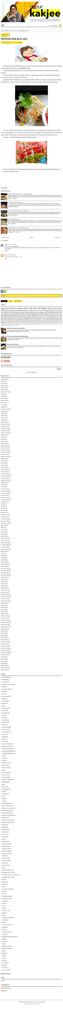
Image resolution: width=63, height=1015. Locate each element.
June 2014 (3, 581)
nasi (3, 886)
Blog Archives (18, 301)
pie (33, 319)
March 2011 (3, 665)
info (59, 319)
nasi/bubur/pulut (53, 312)
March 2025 (4, 398)
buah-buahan (5, 708)
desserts (4, 741)
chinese (4, 725)
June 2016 (3, 529)
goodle (5, 990)
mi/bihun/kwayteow (7, 870)
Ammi (6, 244)
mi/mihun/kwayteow (44, 314)
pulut (3, 915)
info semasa (5, 775)
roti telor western (6, 924)
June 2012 (3, 633)
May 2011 (3, 661)
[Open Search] (60, 25)
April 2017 (3, 510)
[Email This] (1, 188)
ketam (36, 322)
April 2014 (3, 586)
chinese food (8, 30)
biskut (9, 318)
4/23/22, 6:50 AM (11, 254)
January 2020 (4, 489)
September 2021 (5, 456)
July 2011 (3, 657)
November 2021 (5, 452)
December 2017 (5, 497)
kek (3, 796)
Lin (5, 254)
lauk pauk (5, 308)
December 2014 (5, 568)
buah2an (52, 318)
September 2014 (5, 575)
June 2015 (3, 555)
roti (44, 315)
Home (2, 30)
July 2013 (3, 605)
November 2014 (5, 570)
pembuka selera (27, 321)
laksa (16, 325)
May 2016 (3, 532)
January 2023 (4, 426)
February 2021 (4, 469)
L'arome (21, 318)
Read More (14, 198)
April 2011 (3, 663)
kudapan (28, 318)
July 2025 (3, 394)
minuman (4, 882)
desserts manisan (6, 746)
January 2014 (4, 592)
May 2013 (3, 609)
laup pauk (4, 855)
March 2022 (4, 443)
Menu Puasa (4, 319)
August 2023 (4, 411)
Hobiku (8, 322)
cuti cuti (60, 321)
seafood (35, 318)
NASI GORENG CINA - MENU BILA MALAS (18, 227)
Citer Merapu (58, 314)
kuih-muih (4, 832)
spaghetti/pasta (41, 319)
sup (4, 318)
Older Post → (58, 237)
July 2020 (3, 484)
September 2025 (5, 392)
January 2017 (4, 517)
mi (2, 867)
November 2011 (5, 648)
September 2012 (5, 626)
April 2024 (3, 407)
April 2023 (3, 420)
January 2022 (4, 448)
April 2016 (3, 534)
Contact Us (37, 1003)
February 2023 (4, 424)
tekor (3, 958)
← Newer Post (5, 237)
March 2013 (4, 614)
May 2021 (3, 463)
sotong (46, 318)
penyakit (53, 322)
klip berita (14, 312)
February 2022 (4, 446)
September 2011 (5, 652)
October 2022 (4, 430)
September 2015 (5, 549)
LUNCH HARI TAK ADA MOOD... (16, 202)
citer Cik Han (47, 322)
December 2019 (5, 491)
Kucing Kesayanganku (15, 319)
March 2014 (4, 588)
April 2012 (3, 637)
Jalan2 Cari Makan (6, 779)
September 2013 (5, 601)
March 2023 (4, 422)
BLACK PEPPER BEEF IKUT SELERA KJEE (18, 210)
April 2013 (3, 611)
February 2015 (4, 564)
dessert (4, 739)
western (4, 967)
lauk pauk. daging (6, 851)
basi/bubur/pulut (6, 689)
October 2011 (4, 650)
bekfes (3, 694)
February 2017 (4, 514)
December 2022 (5, 428)
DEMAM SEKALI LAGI (14, 38)
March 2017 (4, 512)
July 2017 (3, 504)
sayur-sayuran (25, 312)
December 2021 (5, 450)
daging (47, 310)
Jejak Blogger (22, 322)
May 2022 (3, 439)
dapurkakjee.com (31, 1001)
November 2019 (5, 493)
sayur (40, 318)
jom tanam (4, 786)
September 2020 (5, 480)
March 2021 (4, 467)
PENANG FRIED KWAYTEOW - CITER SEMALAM (20, 194)
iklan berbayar (30, 322)
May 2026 (3, 385)
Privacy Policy (31, 1003)
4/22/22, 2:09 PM (12, 244)
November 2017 (5, 499)
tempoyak (40, 321)
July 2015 (3, 553)
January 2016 (4, 540)
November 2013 (5, 596)
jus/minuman (26, 319)
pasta (3, 894)
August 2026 (4, 379)
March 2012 (4, 639)
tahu (4, 322)
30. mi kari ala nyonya (13, 344)
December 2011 (4, 646)
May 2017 (3, 508)
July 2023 (3, 413)
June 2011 (3, 659)
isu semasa (14, 30)
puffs (34, 321)
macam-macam (6, 860)
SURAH (54, 324)
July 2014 (3, 579)
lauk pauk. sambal (6, 853)
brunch (15, 318)
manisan (4, 863)
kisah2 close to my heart (52, 308)
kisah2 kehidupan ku (7, 810)
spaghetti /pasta (6, 946)
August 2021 (4, 458)
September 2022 (5, 433)
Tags (10, 301)
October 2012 (4, 624)
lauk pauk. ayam (6, 848)
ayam (6, 310)
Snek (49, 315)
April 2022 (3, 441)
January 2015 (4, 566)
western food (45, 317)
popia (59, 324)
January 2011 (4, 670)
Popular (4, 301)
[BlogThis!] (3, 188)
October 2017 (4, 501)
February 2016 (4, 538)
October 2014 (4, 573)
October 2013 (4, 598)
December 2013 (5, 594)
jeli (39, 324)
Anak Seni (33, 308)
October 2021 (4, 454)
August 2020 (4, 482)
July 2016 (3, 527)
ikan (53, 310)
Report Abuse (6, 973)
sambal (14, 314)
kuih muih (14, 310)
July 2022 (3, 437)
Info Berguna (5, 314)
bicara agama (18, 317)
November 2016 (5, 521)
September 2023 (5, 409)
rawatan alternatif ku (50, 321)
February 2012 (4, 641)
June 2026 (3, 383)
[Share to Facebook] (6, 188)
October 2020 (4, 478)
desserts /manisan (7, 744)
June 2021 (3, 461)
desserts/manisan (39, 312)
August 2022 (4, 435)
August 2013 (4, 603)
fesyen (12, 325)
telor (38, 315)
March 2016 (4, 536)
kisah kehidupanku (6, 803)
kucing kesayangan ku (7, 820)
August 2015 (4, 551)
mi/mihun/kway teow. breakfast (10, 874)
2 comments (19, 42)
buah (9, 325)
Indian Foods (4, 321)
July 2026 (3, 381)
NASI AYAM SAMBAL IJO (14, 219)
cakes (58, 318)
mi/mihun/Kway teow (7, 872)
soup (50, 324)
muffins (4, 324)
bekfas (49, 319)
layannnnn (28, 317)
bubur (3, 715)
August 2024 (4, 400)
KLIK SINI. (15, 171)
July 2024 (3, 402)
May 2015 (3, 558)
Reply (6, 250)
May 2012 (3, 635)
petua (41, 322)
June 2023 (3, 415)
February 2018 (4, 495)
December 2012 (5, 620)
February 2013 (4, 616)
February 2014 (4, 590)
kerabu (24, 324)
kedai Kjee (37, 317)
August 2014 (4, 577)
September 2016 (5, 523)
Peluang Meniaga (32, 324)
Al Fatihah (32, 314)
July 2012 (3, 631)
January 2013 (4, 618)
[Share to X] (4, 188)
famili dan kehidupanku (10, 315)
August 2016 (4, 525)
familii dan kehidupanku (8, 753)
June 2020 (3, 486)
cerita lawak (5, 720)
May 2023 (3, 417)
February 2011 (4, 667)
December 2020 (5, 474)
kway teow (4, 834)
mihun (3, 879)
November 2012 (5, 622)
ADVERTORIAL (4, 325)
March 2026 (4, 389)
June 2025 (3, 396)
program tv (23, 315)
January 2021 (4, 471)
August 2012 (4, 629)
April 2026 (3, 387)
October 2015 (4, 547)
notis (54, 319)
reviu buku (44, 324)
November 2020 (5, 476)
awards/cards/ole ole (15, 321)
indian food (5, 765)
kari (10, 317)
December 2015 (5, 542)
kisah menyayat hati (57, 317)
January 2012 (4, 644)
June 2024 (3, 405)
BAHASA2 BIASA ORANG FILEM (16, 328)
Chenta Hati (59, 322)
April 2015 (3, 560)
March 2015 (4, 562)
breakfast (23, 314)
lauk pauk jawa (25, 310)
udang (32, 315)
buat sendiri (15, 322)
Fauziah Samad (6, 42)
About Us (25, 1003)
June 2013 (3, 607)
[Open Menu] (3, 25)
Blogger (35, 372)
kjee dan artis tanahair (7, 815)
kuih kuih (4, 827)
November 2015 (5, 545)
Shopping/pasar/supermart (14, 324)
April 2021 (3, 465)
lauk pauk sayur (5, 846)
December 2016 (5, 519)
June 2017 (3, 506)
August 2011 (4, 654)
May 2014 (3, 583)
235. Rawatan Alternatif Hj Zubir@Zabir (17, 336)
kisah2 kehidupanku (7, 813)
